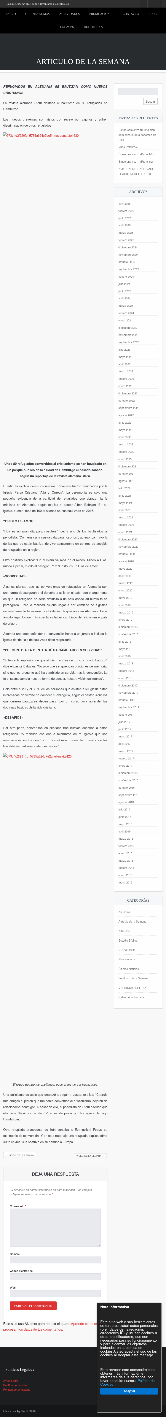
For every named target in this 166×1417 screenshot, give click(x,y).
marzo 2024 (125, 305)
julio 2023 (124, 349)
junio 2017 (124, 729)
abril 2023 (124, 364)
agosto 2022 (126, 415)
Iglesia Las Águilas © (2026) (20, 1411)
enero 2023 (125, 386)
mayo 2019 (125, 598)
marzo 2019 (125, 612)
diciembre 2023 (127, 328)
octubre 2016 (126, 787)
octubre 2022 (126, 400)
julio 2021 (124, 488)
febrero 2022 (126, 452)
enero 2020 (125, 590)
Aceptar (129, 1390)
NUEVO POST (127, 950)
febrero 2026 (126, 211)
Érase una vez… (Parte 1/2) (135, 161)
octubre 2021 (126, 473)
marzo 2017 (125, 751)
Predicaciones (101, 14)
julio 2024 (124, 284)
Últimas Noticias (128, 969)
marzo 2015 (125, 860)
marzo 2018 (125, 663)
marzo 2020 (125, 583)
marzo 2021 (125, 517)
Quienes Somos (37, 14)
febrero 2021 (126, 525)
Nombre (16, 1254)
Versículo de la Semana (133, 978)
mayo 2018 (125, 649)
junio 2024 (124, 291)
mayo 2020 (125, 568)
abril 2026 (124, 203)
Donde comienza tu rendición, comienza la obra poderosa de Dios (137, 135)
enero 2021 (125, 532)
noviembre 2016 (128, 780)
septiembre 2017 (128, 707)
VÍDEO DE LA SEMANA (90, 1155)
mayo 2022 (125, 430)
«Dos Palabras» (128, 147)
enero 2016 (125, 853)
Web (13, 1287)
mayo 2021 (125, 503)
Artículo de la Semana (132, 921)
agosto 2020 (126, 561)
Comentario (18, 1206)
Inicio (11, 14)
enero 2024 (125, 320)
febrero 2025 (126, 240)
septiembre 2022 (128, 408)
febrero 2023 (126, 378)
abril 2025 (124, 225)
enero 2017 (125, 765)
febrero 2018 (126, 671)
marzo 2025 (125, 232)
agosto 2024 (126, 276)
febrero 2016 (126, 846)
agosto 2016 (126, 802)
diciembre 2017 (127, 685)
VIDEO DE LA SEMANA (20, 1155)
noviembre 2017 (128, 692)
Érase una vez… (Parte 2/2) (135, 154)
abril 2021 (124, 510)
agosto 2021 (126, 481)
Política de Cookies (15, 1385)
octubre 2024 (126, 262)
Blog (152, 14)
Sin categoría (126, 959)
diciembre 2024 (127, 247)
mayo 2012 (125, 882)
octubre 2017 (126, 700)
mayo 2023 (125, 357)
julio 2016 (124, 809)
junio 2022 (124, 422)
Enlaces (67, 27)
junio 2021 (124, 495)
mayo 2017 (125, 736)
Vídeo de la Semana (131, 997)
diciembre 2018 (127, 627)
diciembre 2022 (127, 393)
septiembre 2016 (128, 795)
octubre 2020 (126, 554)
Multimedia (93, 27)
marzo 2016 (125, 838)
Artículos (124, 931)
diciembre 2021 (127, 466)
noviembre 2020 (128, 546)
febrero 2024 (126, 313)
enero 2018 (125, 678)
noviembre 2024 (128, 255)
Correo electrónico (22, 1271)
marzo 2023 (125, 371)
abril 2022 (124, 437)
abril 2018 (124, 656)
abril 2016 (124, 831)
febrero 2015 (126, 868)
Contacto (131, 14)
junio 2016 (124, 817)
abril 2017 (124, 744)
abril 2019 (124, 605)
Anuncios (124, 912)
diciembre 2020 (127, 539)
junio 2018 (124, 641)
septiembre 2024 (128, 269)
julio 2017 (124, 722)
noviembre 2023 (128, 335)
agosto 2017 (126, 714)
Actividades (69, 14)
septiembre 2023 (128, 342)
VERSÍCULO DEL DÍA (132, 988)
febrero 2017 (126, 758)
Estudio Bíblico (127, 940)
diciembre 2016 (127, 773)
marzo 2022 (125, 444)
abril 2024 (124, 298)
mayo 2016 (125, 824)
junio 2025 (124, 218)
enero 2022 (125, 459)
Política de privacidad (16, 1389)
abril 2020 (124, 576)
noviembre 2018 (128, 634)
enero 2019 (125, 619)
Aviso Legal (10, 1381)
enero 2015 (125, 875)
